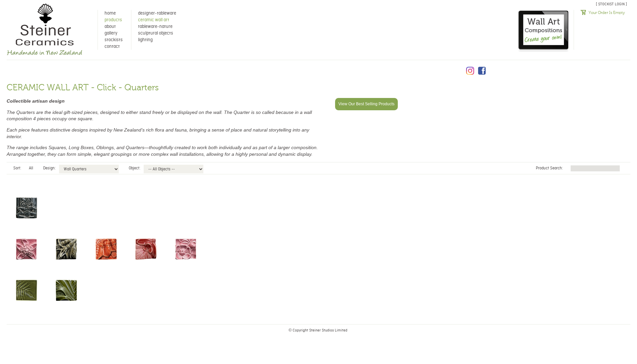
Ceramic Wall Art (153, 20)
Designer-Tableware (157, 13)
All (31, 168)
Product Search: (550, 168)
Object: (134, 168)
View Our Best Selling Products (366, 104)
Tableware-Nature (155, 26)
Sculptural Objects (155, 33)
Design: (49, 168)
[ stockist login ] (611, 4)
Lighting (145, 40)
